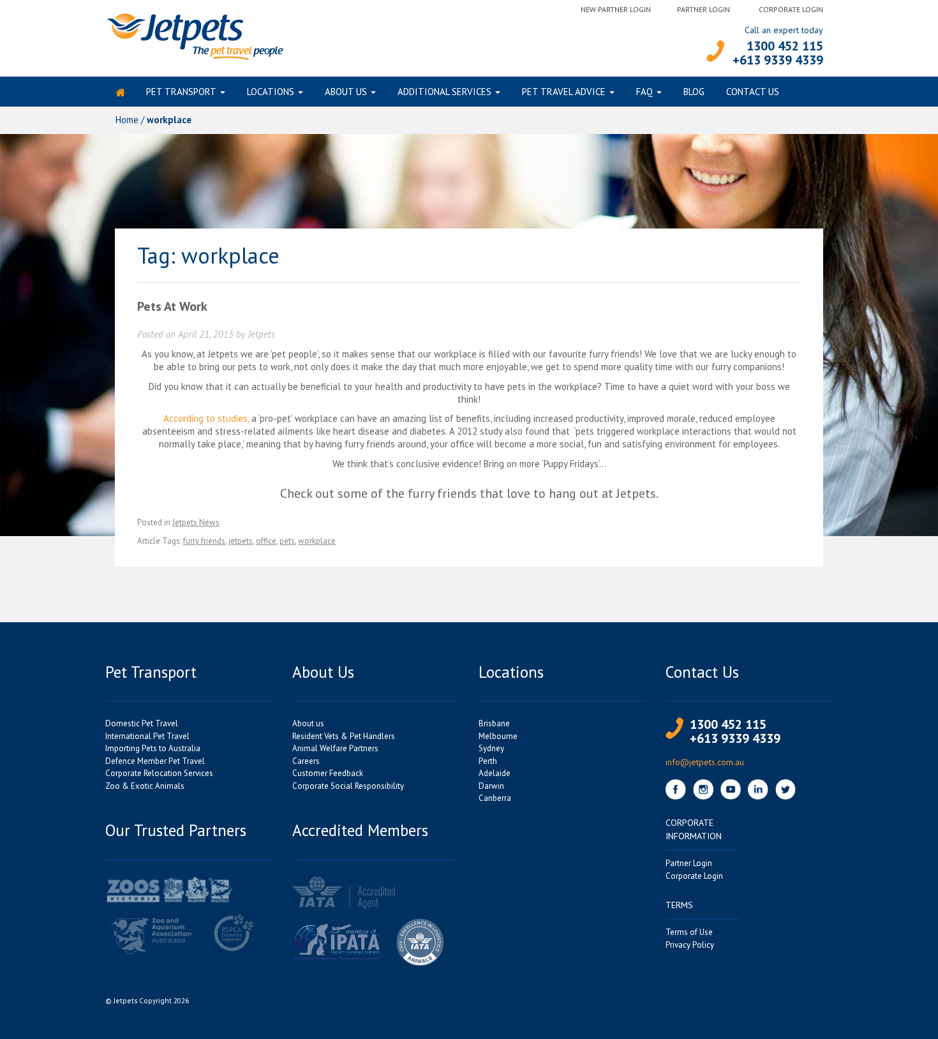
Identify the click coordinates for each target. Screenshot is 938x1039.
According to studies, (206, 418)
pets (287, 540)
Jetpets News (196, 522)
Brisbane (494, 723)
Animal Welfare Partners (335, 748)
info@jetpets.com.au (705, 762)
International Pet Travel (147, 736)
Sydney (491, 748)
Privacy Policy (690, 944)
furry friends (204, 540)
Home (126, 120)
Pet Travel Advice (564, 92)
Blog (693, 92)
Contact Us (752, 92)
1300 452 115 (785, 46)
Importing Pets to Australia (152, 748)
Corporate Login (791, 9)
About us (346, 92)
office (266, 540)
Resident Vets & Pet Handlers (343, 736)
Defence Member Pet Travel (155, 761)
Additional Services (444, 92)
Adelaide (494, 773)
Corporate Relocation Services (159, 773)
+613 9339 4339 (778, 60)
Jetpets (261, 334)
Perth (488, 761)
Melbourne (498, 736)
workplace (317, 540)
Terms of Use (689, 932)
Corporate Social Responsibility (348, 786)
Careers (306, 761)
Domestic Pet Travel (141, 723)
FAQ (644, 92)
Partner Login (703, 9)
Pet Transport (181, 92)
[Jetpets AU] (194, 35)
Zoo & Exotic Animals (144, 786)
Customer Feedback (327, 773)
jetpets (240, 540)
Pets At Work (172, 306)
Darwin (491, 786)
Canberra (495, 798)
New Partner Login (616, 9)
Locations (270, 92)
